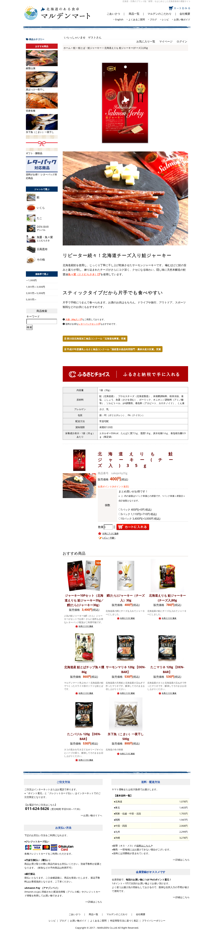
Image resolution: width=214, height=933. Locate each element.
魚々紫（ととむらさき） (82, 274)
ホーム (67, 47)
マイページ (166, 41)
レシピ (165, 19)
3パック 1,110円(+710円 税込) (139, 514)
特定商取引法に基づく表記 (124, 920)
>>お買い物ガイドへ (91, 815)
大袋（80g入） (72, 319)
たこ (39, 218)
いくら (41, 207)
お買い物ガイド (182, 19)
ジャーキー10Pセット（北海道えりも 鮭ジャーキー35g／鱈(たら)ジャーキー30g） (84, 600)
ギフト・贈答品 (34, 153)
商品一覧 (134, 14)
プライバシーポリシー (153, 920)
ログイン (182, 41)
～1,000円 (31, 280)
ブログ (153, 19)
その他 (41, 259)
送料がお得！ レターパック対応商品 (41, 176)
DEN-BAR (43, 228)
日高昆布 (42, 249)
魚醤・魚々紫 (45, 239)
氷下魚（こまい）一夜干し (40, 132)
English (119, 19)
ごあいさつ (113, 14)
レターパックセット (88, 323)
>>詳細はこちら (93, 901)
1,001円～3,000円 (35, 286)
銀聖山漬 (30, 68)
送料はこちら (144, 845)
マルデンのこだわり (159, 14)
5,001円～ (31, 299)
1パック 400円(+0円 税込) (136, 509)
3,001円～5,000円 (35, 293)
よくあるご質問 (136, 19)
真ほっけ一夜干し (35, 89)
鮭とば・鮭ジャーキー (90, 47)
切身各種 (30, 110)
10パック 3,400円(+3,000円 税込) (140, 518)
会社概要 (185, 14)
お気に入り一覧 (145, 41)
